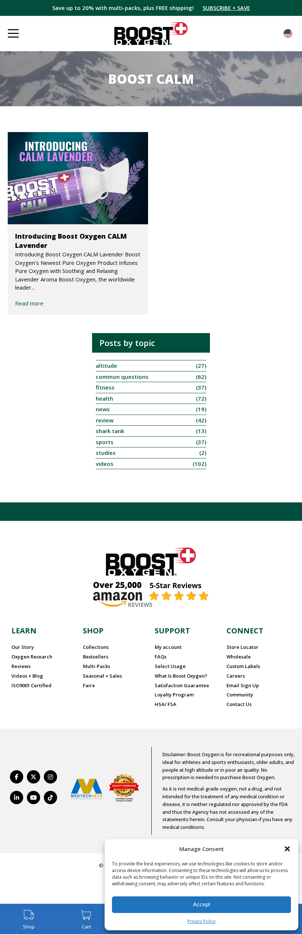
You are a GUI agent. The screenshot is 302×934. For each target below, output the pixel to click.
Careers (235, 675)
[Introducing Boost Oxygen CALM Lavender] (78, 178)
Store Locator (242, 647)
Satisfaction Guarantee (182, 685)
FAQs (160, 656)
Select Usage (170, 666)
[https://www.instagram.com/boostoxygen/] (50, 776)
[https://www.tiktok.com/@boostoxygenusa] (50, 797)
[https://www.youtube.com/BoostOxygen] (33, 797)
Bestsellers (95, 656)
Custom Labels (243, 666)
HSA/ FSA (165, 704)
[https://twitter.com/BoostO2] (33, 776)
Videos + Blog (27, 675)
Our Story (22, 647)
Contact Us (239, 704)
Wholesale (238, 656)
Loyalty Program (174, 694)
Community (239, 694)
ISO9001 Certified (31, 685)
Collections (96, 647)
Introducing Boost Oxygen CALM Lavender (71, 241)
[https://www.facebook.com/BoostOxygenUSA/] (16, 776)
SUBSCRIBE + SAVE (226, 7)
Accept (201, 904)
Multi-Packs (96, 666)
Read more (29, 303)
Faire (89, 685)
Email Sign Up (242, 685)
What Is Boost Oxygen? (181, 675)
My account (168, 647)
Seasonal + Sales (102, 675)
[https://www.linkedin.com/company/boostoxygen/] (16, 797)
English (288, 33)
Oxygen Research (31, 656)
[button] (287, 848)
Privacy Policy (201, 921)
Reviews (21, 666)
